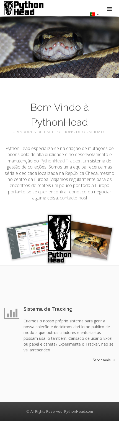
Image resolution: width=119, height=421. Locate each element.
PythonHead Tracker (60, 161)
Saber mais (102, 359)
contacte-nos (73, 198)
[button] (94, 14)
